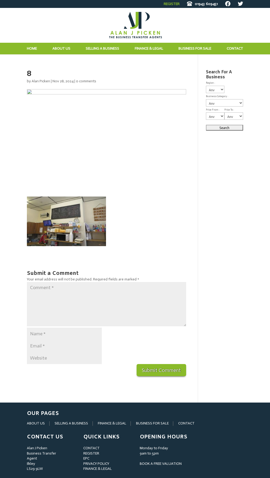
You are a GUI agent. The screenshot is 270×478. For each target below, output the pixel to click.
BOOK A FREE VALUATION (161, 463)
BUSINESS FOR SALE (195, 49)
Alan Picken (41, 81)
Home (32, 49)
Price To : (229, 109)
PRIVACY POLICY (96, 463)
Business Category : (217, 96)
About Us (61, 49)
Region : (210, 82)
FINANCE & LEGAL (112, 423)
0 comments (86, 81)
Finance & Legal (149, 49)
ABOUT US (36, 423)
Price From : (212, 109)
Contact (235, 49)
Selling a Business (102, 49)
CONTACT (186, 423)
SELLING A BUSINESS (71, 423)
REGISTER (172, 4)
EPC (86, 458)
